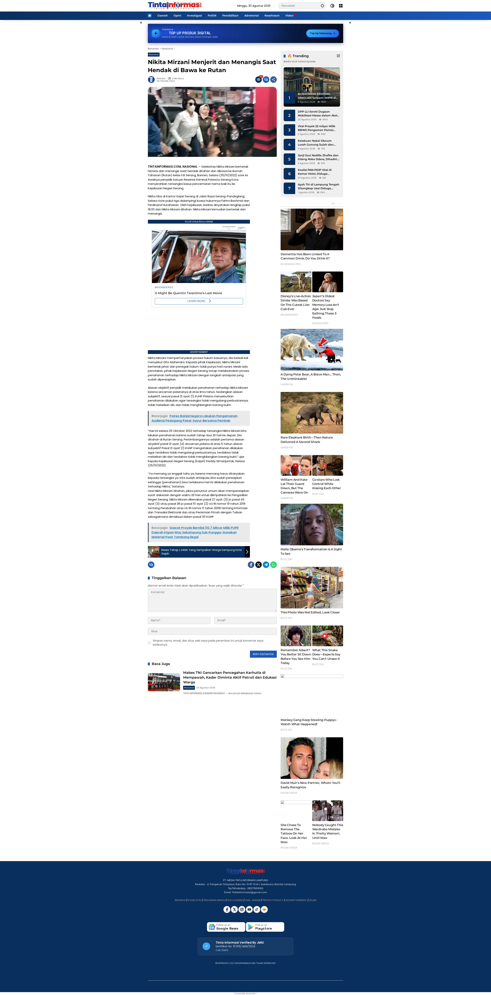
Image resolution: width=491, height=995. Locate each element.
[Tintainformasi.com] (174, 5)
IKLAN (312, 900)
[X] (234, 912)
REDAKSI (180, 900)
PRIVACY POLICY (272, 900)
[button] (322, 5)
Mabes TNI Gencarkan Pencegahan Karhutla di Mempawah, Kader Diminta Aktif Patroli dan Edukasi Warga (230, 677)
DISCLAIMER (235, 900)
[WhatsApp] (273, 564)
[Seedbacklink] (264, 909)
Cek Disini (222, 950)
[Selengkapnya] (338, 56)
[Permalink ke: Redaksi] (152, 79)
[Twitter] (258, 564)
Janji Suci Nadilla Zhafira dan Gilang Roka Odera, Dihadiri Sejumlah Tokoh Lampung (318, 157)
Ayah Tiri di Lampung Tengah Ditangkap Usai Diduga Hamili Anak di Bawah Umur (318, 186)
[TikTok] (257, 912)
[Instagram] (242, 912)
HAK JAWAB (252, 900)
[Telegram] (266, 564)
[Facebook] (251, 564)
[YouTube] (249, 912)
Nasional (154, 54)
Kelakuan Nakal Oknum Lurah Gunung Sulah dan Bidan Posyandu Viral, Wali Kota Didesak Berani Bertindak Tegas (316, 142)
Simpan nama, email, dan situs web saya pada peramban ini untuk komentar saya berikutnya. (208, 643)
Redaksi (161, 78)
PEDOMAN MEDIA (214, 900)
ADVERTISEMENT (296, 900)
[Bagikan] (273, 79)
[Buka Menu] (341, 5)
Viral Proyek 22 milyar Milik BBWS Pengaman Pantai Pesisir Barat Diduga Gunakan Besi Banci (316, 128)
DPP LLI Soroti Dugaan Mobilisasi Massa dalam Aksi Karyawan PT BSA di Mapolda (318, 113)
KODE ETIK (194, 900)
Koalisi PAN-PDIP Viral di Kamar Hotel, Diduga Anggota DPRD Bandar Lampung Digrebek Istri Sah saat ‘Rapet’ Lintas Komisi (318, 172)
